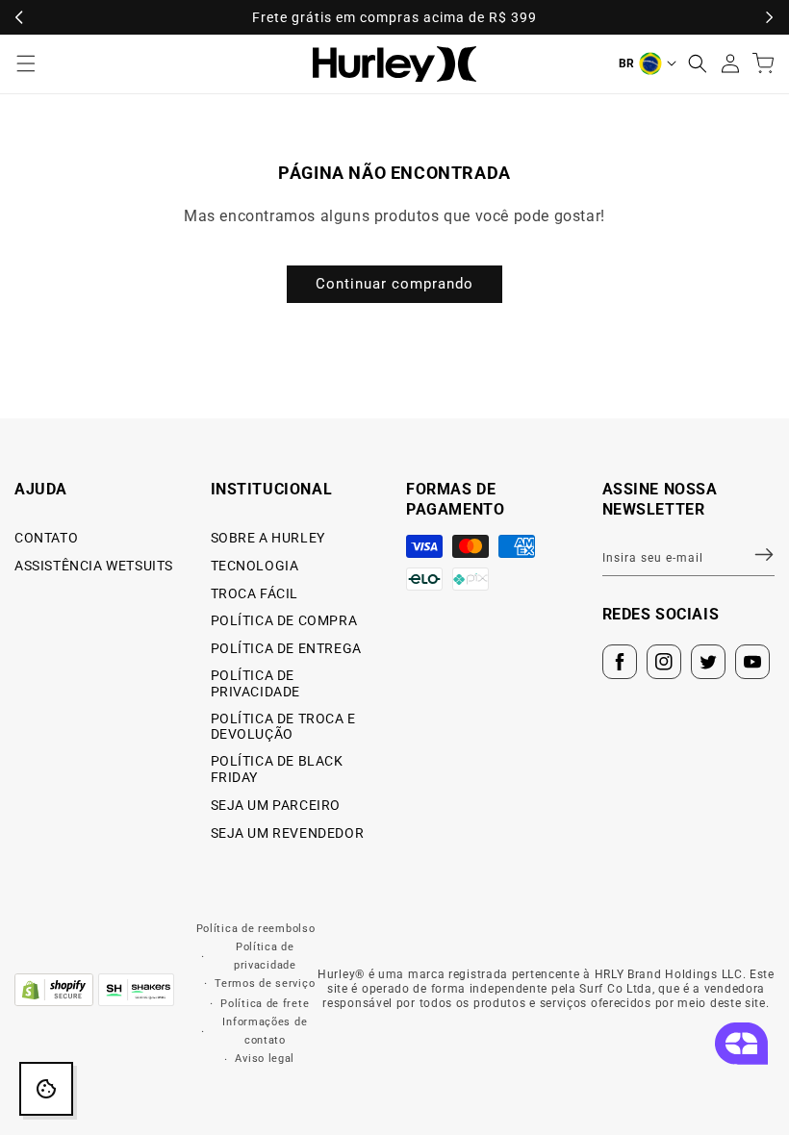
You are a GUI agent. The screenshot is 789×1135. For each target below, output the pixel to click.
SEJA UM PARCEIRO (276, 805)
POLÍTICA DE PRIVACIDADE (256, 683)
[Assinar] (752, 555)
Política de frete (264, 1003)
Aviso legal (264, 1058)
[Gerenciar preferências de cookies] (46, 1089)
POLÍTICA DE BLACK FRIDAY (277, 769)
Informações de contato (264, 1031)
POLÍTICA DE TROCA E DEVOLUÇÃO (283, 727)
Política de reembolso (256, 928)
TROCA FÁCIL (255, 593)
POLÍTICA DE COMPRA (284, 620)
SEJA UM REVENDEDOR (288, 833)
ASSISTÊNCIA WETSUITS (93, 565)
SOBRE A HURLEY (268, 537)
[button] (697, 63)
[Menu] (26, 63)
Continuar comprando (394, 283)
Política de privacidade (265, 956)
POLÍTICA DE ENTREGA (286, 648)
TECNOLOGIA (255, 565)
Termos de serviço (265, 983)
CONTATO (46, 537)
